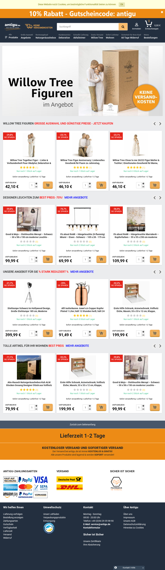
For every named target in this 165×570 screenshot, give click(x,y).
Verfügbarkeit (10, 527)
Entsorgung (49, 521)
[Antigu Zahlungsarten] (10, 482)
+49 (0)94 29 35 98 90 (103, 521)
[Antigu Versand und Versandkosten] (70, 489)
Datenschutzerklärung (134, 524)
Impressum (129, 517)
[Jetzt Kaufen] (48, 185)
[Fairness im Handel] (116, 490)
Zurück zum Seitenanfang (82, 424)
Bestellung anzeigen (13, 517)
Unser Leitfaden (51, 514)
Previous (154, 123)
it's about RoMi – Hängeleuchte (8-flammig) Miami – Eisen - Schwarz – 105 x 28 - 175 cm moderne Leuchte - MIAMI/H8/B (82, 237)
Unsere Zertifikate (92, 541)
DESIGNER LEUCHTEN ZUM (45, 197)
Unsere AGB (129, 521)
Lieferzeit (7, 531)
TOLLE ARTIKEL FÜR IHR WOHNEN (46, 345)
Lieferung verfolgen (13, 514)
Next (160, 123)
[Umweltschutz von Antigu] (49, 533)
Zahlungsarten (10, 521)
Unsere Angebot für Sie (48, 271)
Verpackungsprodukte (54, 517)
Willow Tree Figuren (58, 123)
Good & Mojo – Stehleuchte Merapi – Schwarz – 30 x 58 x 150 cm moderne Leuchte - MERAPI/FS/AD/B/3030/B (29, 237)
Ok (121, 4)
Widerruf (7, 538)
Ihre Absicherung (91, 544)
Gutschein (8, 524)
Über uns (127, 514)
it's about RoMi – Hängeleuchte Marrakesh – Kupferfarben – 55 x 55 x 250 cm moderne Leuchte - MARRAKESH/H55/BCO (136, 237)
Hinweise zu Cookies (133, 527)
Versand (7, 534)
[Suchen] (123, 26)
